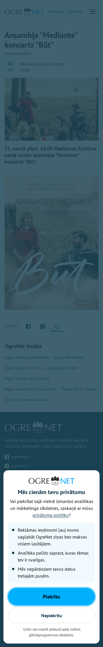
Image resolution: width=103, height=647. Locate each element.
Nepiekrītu (51, 615)
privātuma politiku (51, 515)
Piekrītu (51, 596)
